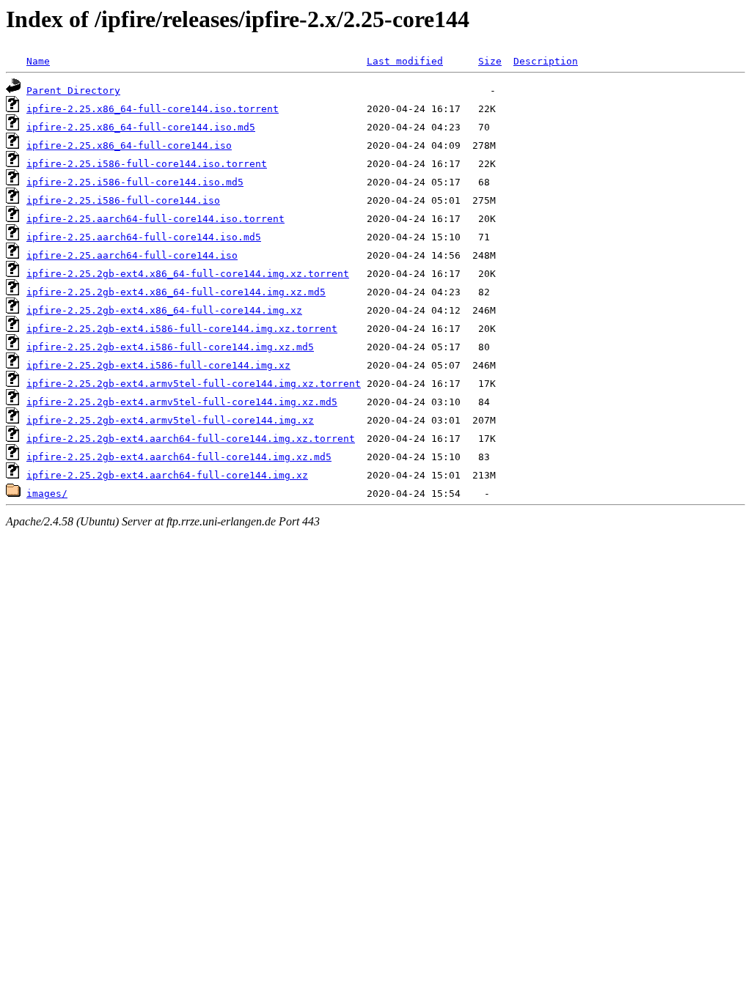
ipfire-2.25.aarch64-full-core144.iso (132, 255)
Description (545, 61)
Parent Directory (73, 90)
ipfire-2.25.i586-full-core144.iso (123, 200)
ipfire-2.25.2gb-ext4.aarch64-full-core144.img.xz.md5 (178, 456)
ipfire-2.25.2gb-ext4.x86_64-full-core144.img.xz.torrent (187, 273)
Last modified (405, 61)
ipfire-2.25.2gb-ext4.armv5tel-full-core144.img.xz (170, 420)
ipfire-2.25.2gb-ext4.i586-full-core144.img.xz (158, 365)
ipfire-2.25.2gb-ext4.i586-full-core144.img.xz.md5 (170, 346)
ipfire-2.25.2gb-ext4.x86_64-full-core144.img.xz (164, 310)
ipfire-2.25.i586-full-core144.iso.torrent (146, 163)
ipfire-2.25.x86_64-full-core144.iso (129, 145)
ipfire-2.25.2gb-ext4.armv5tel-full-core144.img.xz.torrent (193, 383)
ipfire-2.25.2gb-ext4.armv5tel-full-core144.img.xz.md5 (181, 401)
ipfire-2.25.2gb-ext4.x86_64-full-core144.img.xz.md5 (176, 292)
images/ (46, 493)
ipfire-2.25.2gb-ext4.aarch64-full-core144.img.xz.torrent (190, 438)
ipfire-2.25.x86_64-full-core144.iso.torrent (152, 108)
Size (490, 61)
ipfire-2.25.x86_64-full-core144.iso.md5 (140, 127)
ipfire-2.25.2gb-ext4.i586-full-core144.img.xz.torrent (181, 328)
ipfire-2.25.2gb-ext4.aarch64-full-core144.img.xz (167, 475)
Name (38, 61)
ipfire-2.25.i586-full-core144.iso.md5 (134, 182)
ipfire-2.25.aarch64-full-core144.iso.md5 (143, 237)
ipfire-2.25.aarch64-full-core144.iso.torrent (155, 218)
